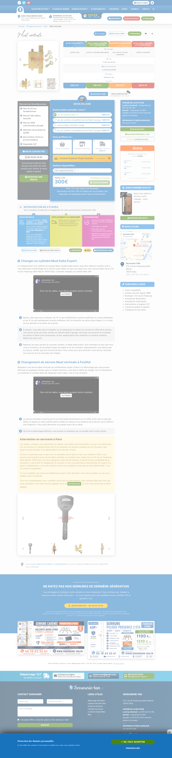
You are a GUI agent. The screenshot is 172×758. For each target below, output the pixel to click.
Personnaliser (133, 748)
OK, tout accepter (134, 742)
